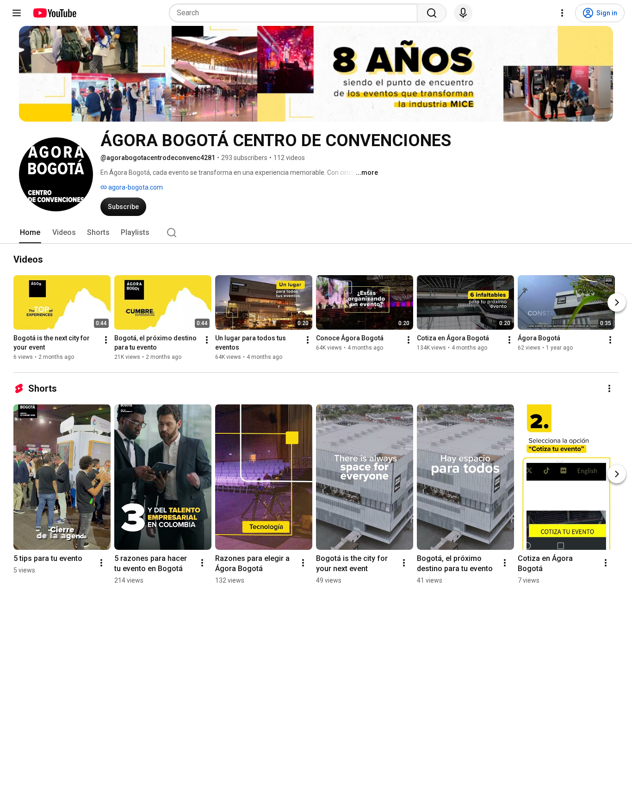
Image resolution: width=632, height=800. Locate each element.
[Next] (616, 302)
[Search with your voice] (463, 13)
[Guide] (16, 12)
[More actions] (106, 340)
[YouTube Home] (54, 13)
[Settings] (562, 12)
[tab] (30, 233)
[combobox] (296, 12)
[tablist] (316, 233)
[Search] (431, 13)
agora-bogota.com (135, 187)
